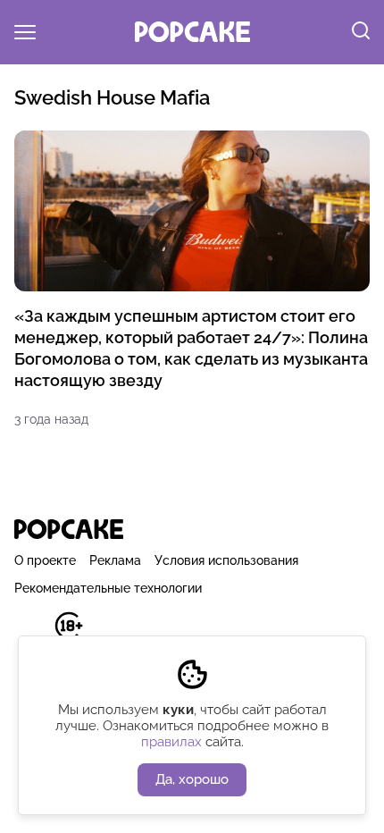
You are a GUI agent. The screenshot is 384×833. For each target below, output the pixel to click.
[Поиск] (360, 32)
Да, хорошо (192, 779)
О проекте (45, 560)
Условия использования (226, 560)
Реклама (115, 560)
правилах (171, 742)
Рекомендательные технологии (108, 588)
